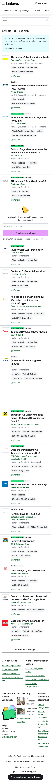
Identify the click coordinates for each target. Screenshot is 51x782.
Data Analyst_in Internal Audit (28, 570)
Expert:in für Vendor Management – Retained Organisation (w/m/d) (28, 418)
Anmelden (42, 3)
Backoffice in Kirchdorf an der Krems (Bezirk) (43, 735)
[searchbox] (25, 20)
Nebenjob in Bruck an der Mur (43, 724)
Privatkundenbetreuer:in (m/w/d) (29, 484)
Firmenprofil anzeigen (13, 48)
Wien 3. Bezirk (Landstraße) (37, 680)
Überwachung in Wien (11, 673)
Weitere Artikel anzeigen (23, 720)
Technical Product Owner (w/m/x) (29, 332)
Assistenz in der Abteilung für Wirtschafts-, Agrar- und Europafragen (27, 300)
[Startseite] (13, 3)
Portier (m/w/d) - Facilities (25, 514)
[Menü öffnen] (3, 3)
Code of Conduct (38, 761)
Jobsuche (6, 10)
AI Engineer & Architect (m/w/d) (28, 181)
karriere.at (43, 700)
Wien (26, 31)
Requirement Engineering (43, 744)
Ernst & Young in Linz (43, 706)
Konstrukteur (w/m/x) (23, 541)
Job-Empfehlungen (21, 10)
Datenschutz (10, 761)
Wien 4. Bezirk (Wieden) (35, 676)
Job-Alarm (37, 10)
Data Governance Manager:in (27, 620)
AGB (42, 756)
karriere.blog (23, 693)
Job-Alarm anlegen (27, 233)
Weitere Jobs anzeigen (25, 649)
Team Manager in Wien (11, 665)
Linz (18, 191)
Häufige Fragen (13, 756)
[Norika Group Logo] (25, 772)
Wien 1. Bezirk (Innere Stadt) (34, 670)
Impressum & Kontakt (30, 756)
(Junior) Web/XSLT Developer (27, 249)
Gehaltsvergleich (9, 737)
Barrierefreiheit (23, 761)
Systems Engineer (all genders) (28, 271)
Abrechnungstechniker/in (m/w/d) (30, 57)
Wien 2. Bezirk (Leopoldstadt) (32, 685)
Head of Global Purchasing (42, 714)
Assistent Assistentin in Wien (12, 679)
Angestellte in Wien (10, 669)
